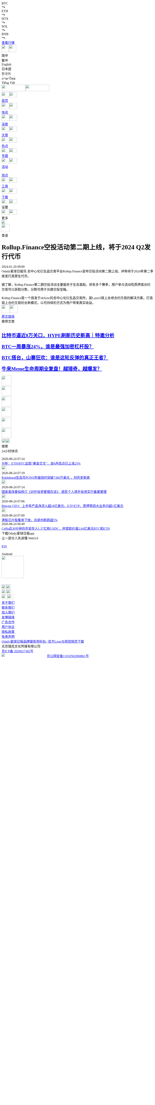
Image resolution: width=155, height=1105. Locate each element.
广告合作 (8, 622)
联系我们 (8, 607)
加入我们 (8, 612)
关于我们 (8, 602)
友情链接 (8, 617)
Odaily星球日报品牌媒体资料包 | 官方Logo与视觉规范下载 (43, 641)
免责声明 (8, 636)
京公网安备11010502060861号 (68, 656)
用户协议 (8, 627)
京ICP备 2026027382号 (17, 651)
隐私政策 (8, 632)
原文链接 (8, 316)
